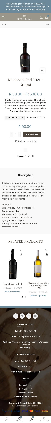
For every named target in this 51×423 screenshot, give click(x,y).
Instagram (28, 316)
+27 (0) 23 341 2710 (27, 331)
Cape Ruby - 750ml (13, 284)
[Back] (4, 24)
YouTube (35, 316)
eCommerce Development (26, 405)
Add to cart (32, 134)
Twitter (22, 316)
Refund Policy (25, 389)
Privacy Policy (25, 385)
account (41, 17)
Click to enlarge (42, 70)
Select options (12, 292)
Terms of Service (25, 392)
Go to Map (25, 347)
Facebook (15, 316)
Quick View (21, 254)
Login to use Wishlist (27, 141)
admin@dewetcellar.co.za (29, 336)
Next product (47, 24)
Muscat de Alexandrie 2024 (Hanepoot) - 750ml (38, 285)
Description (25, 175)
